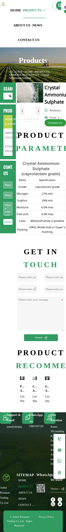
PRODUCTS (42, 71)
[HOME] (3, 4)
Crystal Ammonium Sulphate (29, 76)
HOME (29, 71)
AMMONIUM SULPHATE (24, 74)
